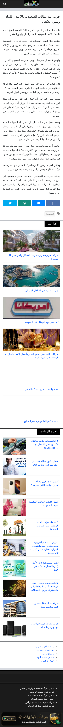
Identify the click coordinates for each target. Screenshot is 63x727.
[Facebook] (53, 203)
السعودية (50, 214)
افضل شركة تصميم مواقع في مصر (37, 688)
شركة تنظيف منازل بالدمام (41, 706)
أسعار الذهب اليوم (45, 657)
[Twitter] (10, 203)
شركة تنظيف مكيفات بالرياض (39, 702)
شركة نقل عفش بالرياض (42, 692)
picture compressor (45, 650)
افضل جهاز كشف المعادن (41, 699)
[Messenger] (38, 203)
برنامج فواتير (48, 653)
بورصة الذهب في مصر (43, 646)
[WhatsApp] (24, 203)
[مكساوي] (31, 3)
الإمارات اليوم (47, 660)
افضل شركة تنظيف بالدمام (41, 695)
